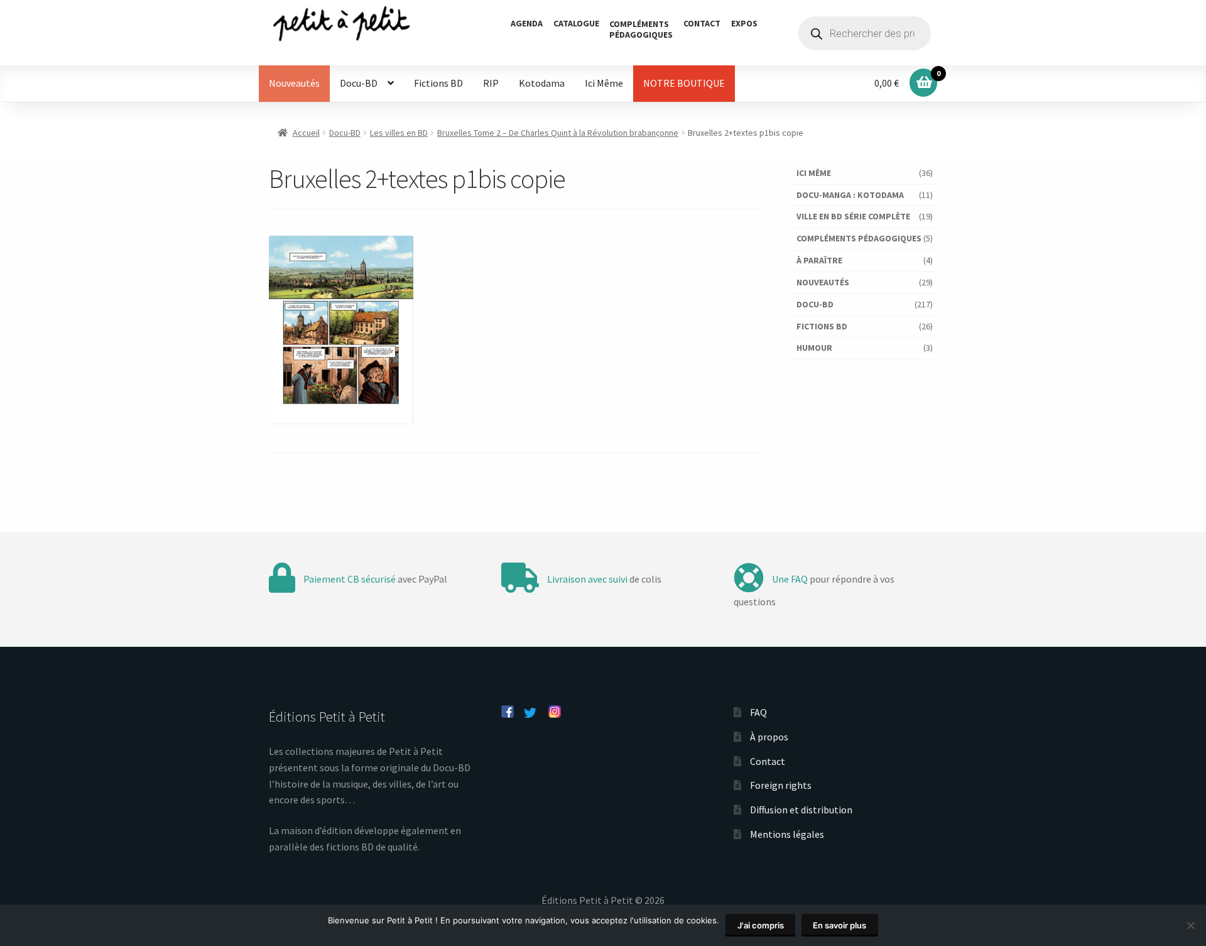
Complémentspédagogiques (641, 29)
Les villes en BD (399, 132)
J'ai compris (760, 925)
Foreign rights (781, 785)
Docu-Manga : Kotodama (850, 195)
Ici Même (604, 83)
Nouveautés (294, 83)
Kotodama (542, 83)
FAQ (758, 712)
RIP (491, 83)
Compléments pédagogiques (858, 238)
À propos (769, 736)
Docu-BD (359, 83)
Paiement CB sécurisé (349, 579)
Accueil (306, 132)
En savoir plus (839, 925)
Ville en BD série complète (853, 216)
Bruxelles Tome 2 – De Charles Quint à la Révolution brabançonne (557, 132)
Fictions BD (438, 83)
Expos (744, 23)
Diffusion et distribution (801, 809)
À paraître (819, 260)
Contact (701, 23)
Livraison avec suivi (587, 579)
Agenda (527, 23)
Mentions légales (787, 834)
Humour (814, 347)
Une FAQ (790, 579)
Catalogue (576, 23)
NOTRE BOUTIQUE (684, 83)
